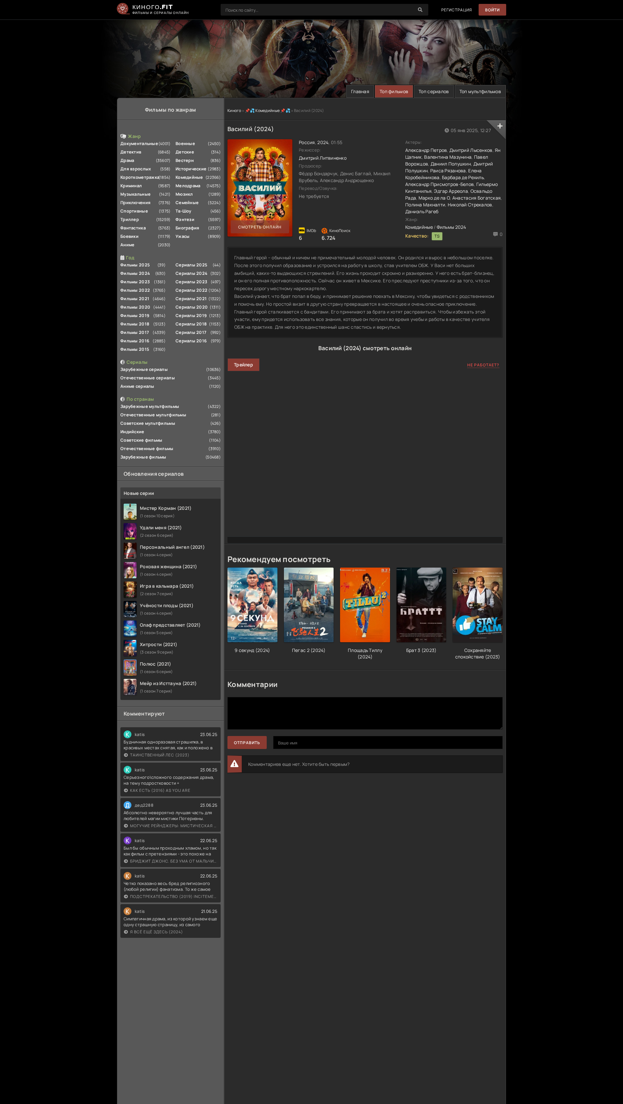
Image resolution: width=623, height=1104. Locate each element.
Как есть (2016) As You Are (160, 790)
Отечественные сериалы (147, 378)
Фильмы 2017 (134, 332)
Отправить (247, 742)
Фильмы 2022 (135, 290)
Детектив (130, 152)
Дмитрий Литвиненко (323, 158)
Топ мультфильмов (480, 91)
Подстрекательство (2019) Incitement (173, 896)
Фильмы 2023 (135, 282)
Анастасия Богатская (476, 198)
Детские (185, 152)
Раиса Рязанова (448, 170)
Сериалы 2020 (192, 307)
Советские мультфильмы (147, 423)
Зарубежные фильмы (143, 457)
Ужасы (182, 236)
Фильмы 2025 (135, 265)
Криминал (131, 186)
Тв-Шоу (183, 211)
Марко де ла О (434, 198)
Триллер (129, 219)
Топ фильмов (394, 91)
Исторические (191, 169)
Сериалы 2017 (191, 332)
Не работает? (483, 365)
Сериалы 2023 (191, 282)
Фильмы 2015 (134, 349)
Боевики (129, 236)
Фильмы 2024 (135, 273)
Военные (185, 143)
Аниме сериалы (137, 386)
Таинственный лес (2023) (159, 755)
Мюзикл (184, 194)
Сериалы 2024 (191, 273)
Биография (188, 228)
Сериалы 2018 (191, 324)
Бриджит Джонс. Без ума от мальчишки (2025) (173, 861)
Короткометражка (139, 177)
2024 (322, 142)
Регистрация (456, 10)
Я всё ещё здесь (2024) (156, 932)
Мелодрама (188, 186)
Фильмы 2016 (134, 341)
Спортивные (134, 211)
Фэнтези (185, 219)
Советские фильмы (141, 440)
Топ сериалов (434, 91)
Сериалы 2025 (191, 265)
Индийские (132, 432)
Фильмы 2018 (134, 324)
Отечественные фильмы (147, 448)
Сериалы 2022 (191, 290)
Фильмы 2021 (134, 298)
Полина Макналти (425, 205)
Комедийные (189, 177)
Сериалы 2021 (191, 298)
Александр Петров (426, 150)
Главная (360, 91)
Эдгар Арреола (451, 191)
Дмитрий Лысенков (470, 150)
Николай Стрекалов (470, 205)
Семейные (187, 202)
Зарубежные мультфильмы (149, 406)
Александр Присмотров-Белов (439, 184)
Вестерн (185, 160)
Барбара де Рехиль (463, 177)
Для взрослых (135, 169)
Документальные (139, 143)
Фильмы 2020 (135, 307)
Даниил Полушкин (451, 164)
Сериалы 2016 (191, 341)
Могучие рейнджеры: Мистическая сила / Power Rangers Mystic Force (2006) (173, 825)
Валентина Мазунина (447, 157)
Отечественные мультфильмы (153, 415)
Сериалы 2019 (191, 315)
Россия (307, 142)
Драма (127, 160)
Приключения (135, 202)
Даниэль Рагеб (422, 211)
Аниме (127, 245)
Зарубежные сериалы (144, 369)
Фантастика (133, 228)
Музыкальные (135, 194)
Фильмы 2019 (134, 315)
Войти (492, 10)
